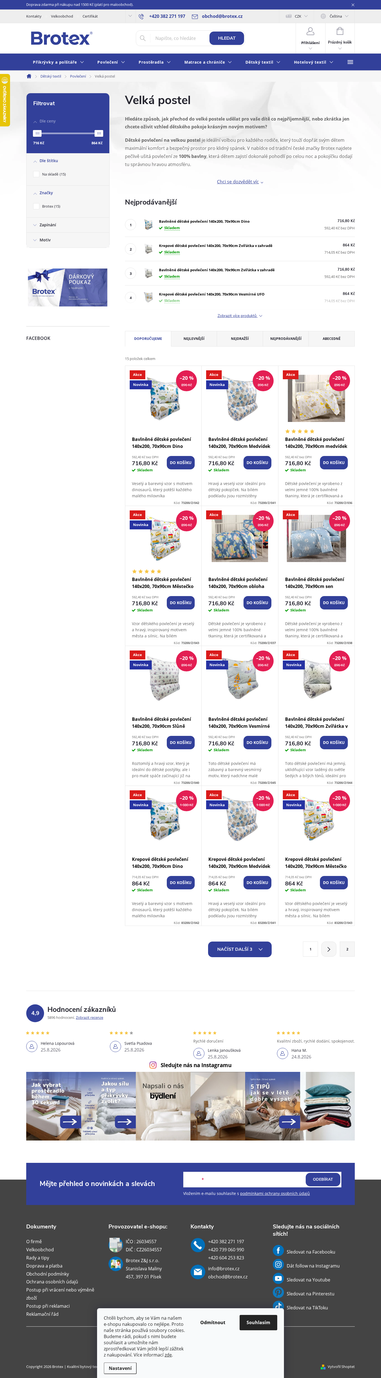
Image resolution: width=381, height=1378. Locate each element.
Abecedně (332, 338)
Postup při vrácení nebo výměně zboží (60, 1294)
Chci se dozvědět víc (238, 182)
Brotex (50, 206)
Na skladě (53, 174)
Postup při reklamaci (48, 1306)
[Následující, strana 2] (328, 949)
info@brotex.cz (223, 1269)
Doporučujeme (148, 338)
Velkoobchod (62, 16)
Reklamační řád (42, 1314)
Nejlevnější (194, 338)
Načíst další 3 (235, 949)
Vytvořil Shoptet (341, 1366)
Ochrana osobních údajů (52, 1282)
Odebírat (323, 1179)
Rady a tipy (37, 1258)
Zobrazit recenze (89, 1017)
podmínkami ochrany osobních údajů (275, 1193)
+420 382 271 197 (226, 1241)
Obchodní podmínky (47, 1274)
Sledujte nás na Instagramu (196, 1065)
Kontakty (34, 16)
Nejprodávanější (286, 338)
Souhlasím (258, 1322)
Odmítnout (212, 1322)
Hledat (227, 38)
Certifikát (90, 16)
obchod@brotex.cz (227, 1277)
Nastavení (120, 1368)
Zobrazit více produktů (238, 316)
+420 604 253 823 (226, 1258)
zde (168, 1355)
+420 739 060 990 (226, 1250)
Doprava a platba (44, 1266)
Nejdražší (240, 338)
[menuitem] (58, 62)
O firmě (34, 1241)
